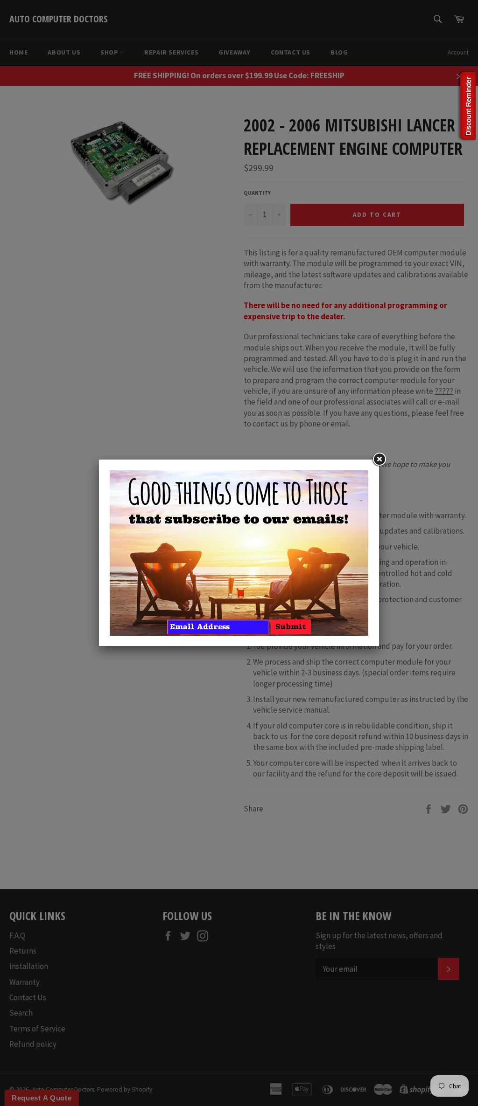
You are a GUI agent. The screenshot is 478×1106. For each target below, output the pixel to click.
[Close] (379, 459)
